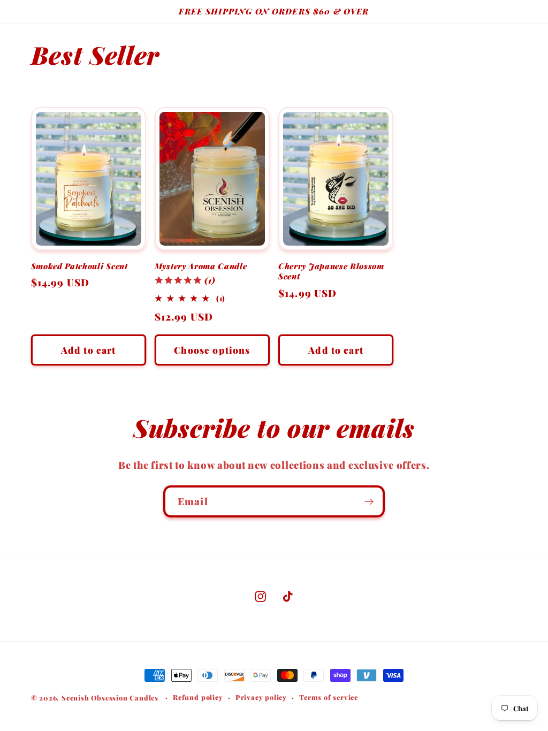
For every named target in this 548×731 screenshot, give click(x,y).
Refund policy (198, 697)
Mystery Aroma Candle (201, 266)
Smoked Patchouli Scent (79, 266)
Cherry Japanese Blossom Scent (331, 271)
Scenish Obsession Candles (110, 697)
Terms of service (328, 697)
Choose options (212, 350)
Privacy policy (261, 697)
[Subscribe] (369, 501)
